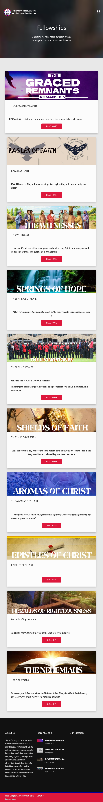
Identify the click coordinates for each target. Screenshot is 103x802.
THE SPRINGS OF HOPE (23, 298)
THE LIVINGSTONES (22, 367)
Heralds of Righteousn (23, 619)
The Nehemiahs (20, 679)
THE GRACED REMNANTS (23, 105)
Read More (51, 126)
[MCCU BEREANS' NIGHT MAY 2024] (40, 750)
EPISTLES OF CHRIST (22, 565)
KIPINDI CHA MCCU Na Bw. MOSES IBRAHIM (63, 759)
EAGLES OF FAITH (20, 170)
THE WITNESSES (20, 234)
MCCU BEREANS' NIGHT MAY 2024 (59, 750)
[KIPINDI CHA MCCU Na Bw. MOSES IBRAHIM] (40, 759)
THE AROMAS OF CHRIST (24, 501)
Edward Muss (10, 799)
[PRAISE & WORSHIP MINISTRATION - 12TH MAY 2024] (40, 768)
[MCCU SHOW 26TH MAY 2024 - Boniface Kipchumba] (40, 740)
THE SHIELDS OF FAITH (23, 437)
